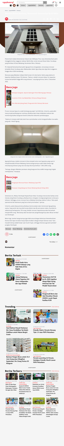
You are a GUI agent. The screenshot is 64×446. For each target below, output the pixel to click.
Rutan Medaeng (17, 229)
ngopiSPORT (49, 5)
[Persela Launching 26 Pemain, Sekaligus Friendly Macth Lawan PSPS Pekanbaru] (45, 345)
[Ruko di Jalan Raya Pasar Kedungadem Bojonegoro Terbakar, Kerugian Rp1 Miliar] (12, 376)
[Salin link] (58, 19)
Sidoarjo (19, 10)
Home (6, 10)
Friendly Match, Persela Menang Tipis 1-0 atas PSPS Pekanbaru (12, 411)
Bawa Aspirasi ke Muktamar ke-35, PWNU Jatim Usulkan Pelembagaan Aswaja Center (52, 412)
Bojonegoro (9, 382)
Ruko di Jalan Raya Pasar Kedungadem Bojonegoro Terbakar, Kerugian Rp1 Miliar (12, 387)
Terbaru (23, 5)
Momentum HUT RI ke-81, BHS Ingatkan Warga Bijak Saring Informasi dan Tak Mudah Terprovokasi (49, 281)
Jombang (8, 326)
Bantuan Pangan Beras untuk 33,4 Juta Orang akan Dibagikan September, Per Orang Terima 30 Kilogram (52, 390)
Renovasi (8, 229)
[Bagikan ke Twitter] (47, 19)
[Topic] (17, 5)
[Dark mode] (56, 2)
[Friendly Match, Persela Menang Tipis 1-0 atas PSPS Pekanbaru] (45, 317)
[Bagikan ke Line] (51, 19)
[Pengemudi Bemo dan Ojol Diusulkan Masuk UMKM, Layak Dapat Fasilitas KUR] (37, 295)
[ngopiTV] (53, 2)
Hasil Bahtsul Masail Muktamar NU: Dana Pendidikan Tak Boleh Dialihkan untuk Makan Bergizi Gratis (25, 412)
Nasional (41, 5)
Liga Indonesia (37, 328)
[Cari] (45, 2)
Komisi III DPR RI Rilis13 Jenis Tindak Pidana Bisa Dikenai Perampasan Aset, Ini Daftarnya (25, 389)
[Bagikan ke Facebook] (44, 19)
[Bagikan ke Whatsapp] (54, 19)
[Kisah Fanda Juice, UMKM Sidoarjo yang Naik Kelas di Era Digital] (10, 264)
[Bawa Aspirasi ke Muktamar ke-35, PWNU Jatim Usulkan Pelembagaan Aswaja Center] (52, 400)
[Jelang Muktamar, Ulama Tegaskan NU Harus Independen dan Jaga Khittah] (10, 280)
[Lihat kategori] (56, 5)
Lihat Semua (55, 306)
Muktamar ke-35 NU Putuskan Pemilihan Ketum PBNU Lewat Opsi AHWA (38, 387)
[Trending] (10, 5)
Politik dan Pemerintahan (13, 355)
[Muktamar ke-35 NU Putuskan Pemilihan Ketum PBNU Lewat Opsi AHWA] (39, 376)
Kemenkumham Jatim (30, 229)
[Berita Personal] (14, 5)
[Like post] (7, 234)
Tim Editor (52, 242)
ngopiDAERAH (32, 5)
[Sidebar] (60, 2)
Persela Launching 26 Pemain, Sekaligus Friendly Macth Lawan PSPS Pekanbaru (44, 360)
